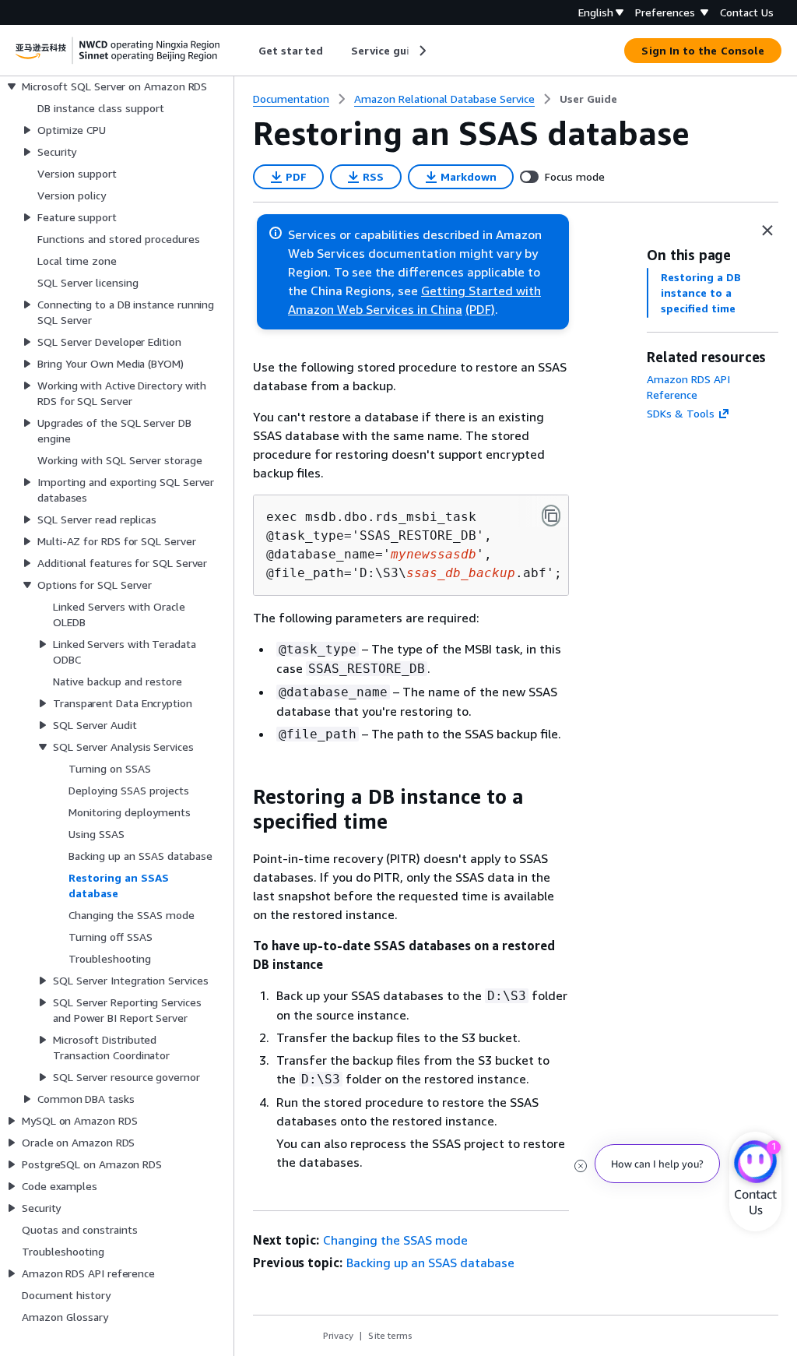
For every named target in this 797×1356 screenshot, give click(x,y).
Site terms (390, 1335)
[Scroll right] (421, 50)
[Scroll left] (247, 50)
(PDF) (480, 309)
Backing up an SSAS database (430, 1262)
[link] (588, 99)
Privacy (338, 1335)
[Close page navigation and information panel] (767, 230)
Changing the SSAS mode (395, 1240)
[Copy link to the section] (240, 797)
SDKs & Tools (680, 413)
